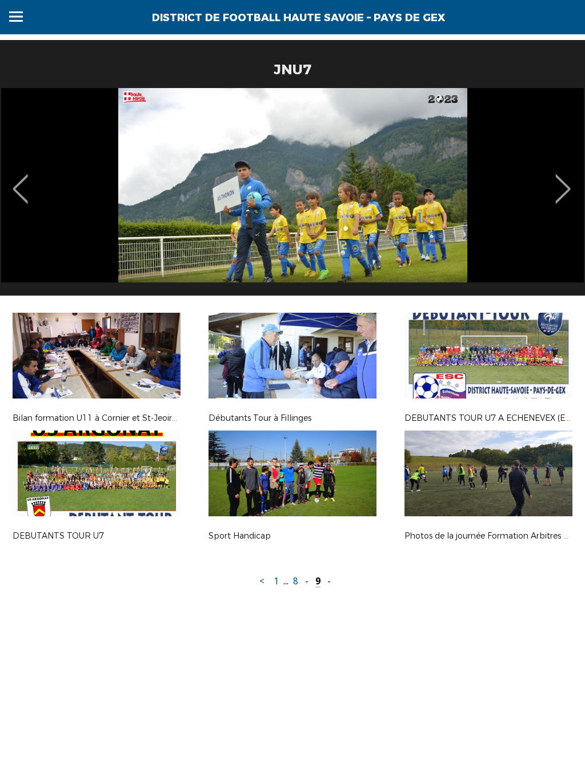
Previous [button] (20, 180)
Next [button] (563, 180)
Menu (16, 16)
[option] (292, 196)
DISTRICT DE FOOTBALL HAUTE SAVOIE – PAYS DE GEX (298, 17)
